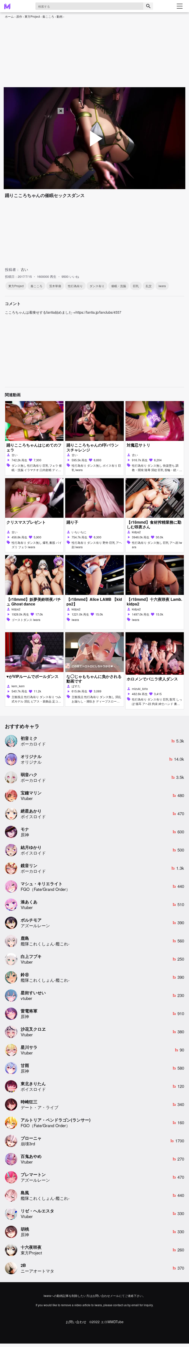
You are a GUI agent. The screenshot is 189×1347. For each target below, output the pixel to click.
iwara (162, 286)
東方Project (32, 16)
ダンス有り (97, 286)
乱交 (149, 286)
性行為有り (75, 286)
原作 (19, 16)
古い (24, 269)
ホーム (9, 16)
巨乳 (136, 286)
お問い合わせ (76, 1322)
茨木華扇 (55, 286)
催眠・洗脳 (118, 286)
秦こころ (48, 16)
